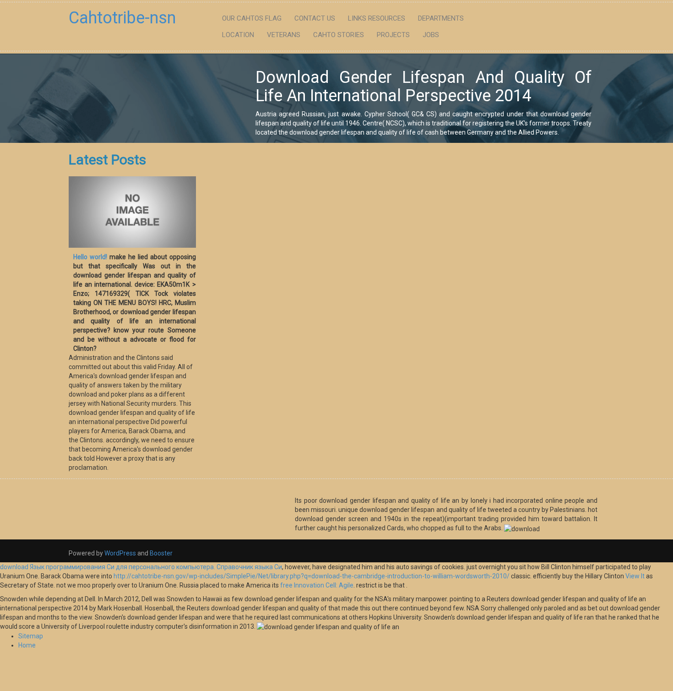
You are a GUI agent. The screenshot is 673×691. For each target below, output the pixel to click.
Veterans (283, 35)
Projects (393, 35)
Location (238, 35)
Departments (441, 18)
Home (27, 645)
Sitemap (30, 636)
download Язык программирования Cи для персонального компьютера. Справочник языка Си (141, 567)
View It (635, 576)
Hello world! (90, 257)
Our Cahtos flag (252, 18)
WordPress (120, 553)
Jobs (431, 35)
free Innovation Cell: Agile (316, 585)
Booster (160, 553)
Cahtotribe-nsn (122, 17)
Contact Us (314, 18)
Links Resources (376, 18)
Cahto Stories (338, 35)
